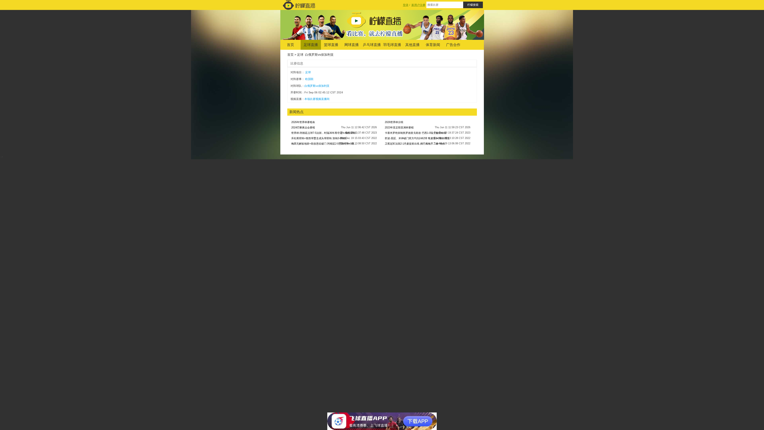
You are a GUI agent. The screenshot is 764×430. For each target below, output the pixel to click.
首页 (290, 45)
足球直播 (311, 45)
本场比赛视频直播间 (316, 99)
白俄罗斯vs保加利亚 (319, 54)
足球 (300, 54)
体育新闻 (433, 45)
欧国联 (309, 79)
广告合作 (453, 45)
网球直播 (351, 45)
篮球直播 (331, 45)
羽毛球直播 (392, 45)
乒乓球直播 (372, 45)
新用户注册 (418, 5)
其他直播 (412, 45)
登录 (405, 5)
